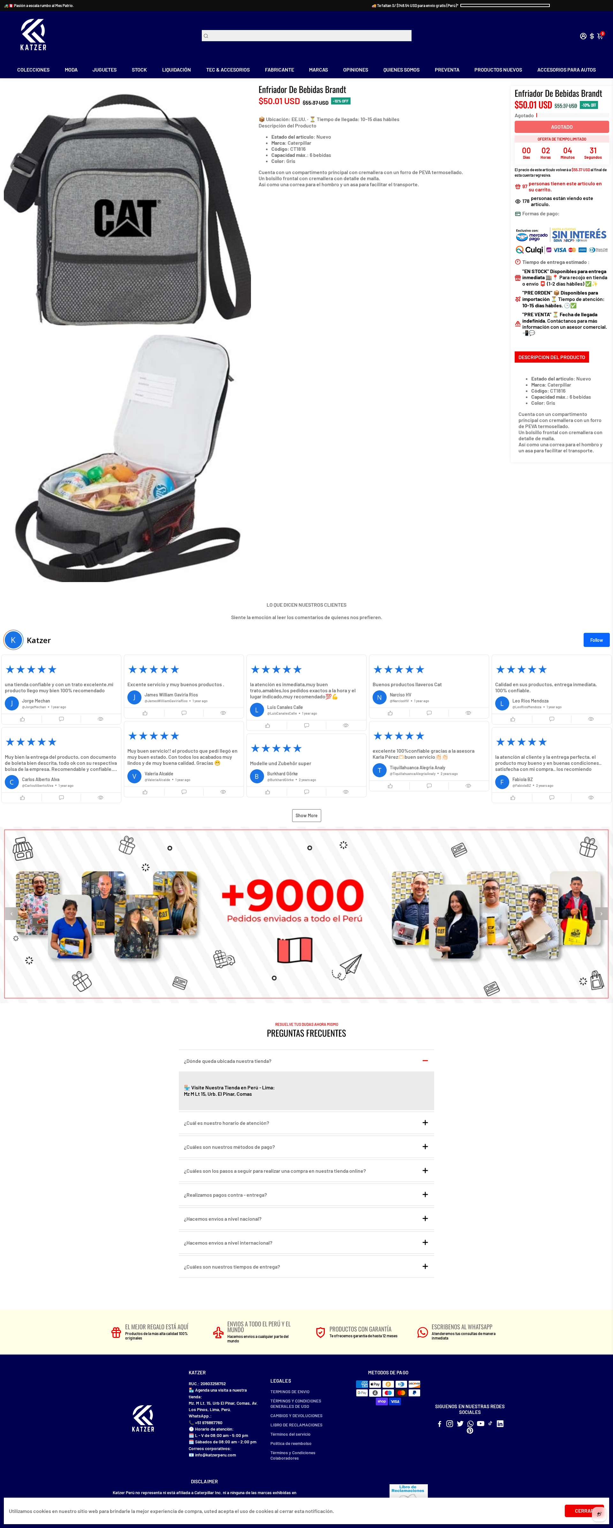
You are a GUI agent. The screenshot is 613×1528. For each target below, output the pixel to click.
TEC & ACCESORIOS (228, 69)
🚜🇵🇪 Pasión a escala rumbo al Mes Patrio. (39, 5)
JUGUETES (105, 69)
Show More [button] (307, 815)
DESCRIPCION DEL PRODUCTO (551, 357)
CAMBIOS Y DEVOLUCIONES (296, 1415)
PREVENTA (447, 69)
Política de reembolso (291, 1443)
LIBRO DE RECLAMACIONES (296, 1424)
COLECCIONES (33, 69)
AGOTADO (562, 127)
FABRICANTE (279, 69)
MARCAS (318, 69)
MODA (71, 69)
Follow (596, 640)
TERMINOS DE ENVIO (289, 1391)
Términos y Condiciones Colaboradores (292, 1455)
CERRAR (584, 1511)
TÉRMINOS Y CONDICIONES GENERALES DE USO (295, 1403)
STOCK (139, 69)
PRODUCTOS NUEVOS (498, 69)
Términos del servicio (290, 1434)
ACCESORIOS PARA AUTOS (566, 69)
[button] (61, 689)
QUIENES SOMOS (401, 69)
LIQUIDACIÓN (176, 69)
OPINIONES (355, 69)
